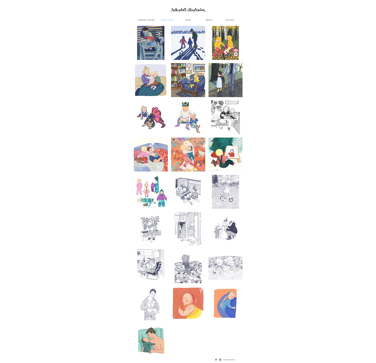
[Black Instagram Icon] (220, 359)
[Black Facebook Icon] (216, 359)
